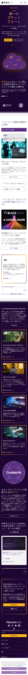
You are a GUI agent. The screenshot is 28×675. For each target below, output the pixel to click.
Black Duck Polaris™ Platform (13, 345)
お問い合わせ (8, 40)
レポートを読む (14, 248)
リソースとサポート (5, 647)
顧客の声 (3, 96)
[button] (25, 2)
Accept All (14, 672)
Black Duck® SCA (9, 441)
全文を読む (6, 278)
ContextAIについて (14, 516)
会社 (2, 651)
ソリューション (4, 640)
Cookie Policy (20, 665)
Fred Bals (7, 558)
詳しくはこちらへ (18, 40)
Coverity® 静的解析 (9, 410)
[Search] (21, 2)
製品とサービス (4, 644)
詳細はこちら (14, 608)
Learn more (14, 325)
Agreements (4, 656)
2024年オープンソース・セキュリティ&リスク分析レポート (13, 553)
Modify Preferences (14, 668)
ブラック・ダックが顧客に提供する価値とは (12, 294)
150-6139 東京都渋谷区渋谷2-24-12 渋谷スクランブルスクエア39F (13, 631)
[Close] (26, 659)
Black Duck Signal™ (9, 377)
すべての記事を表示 (14, 532)
